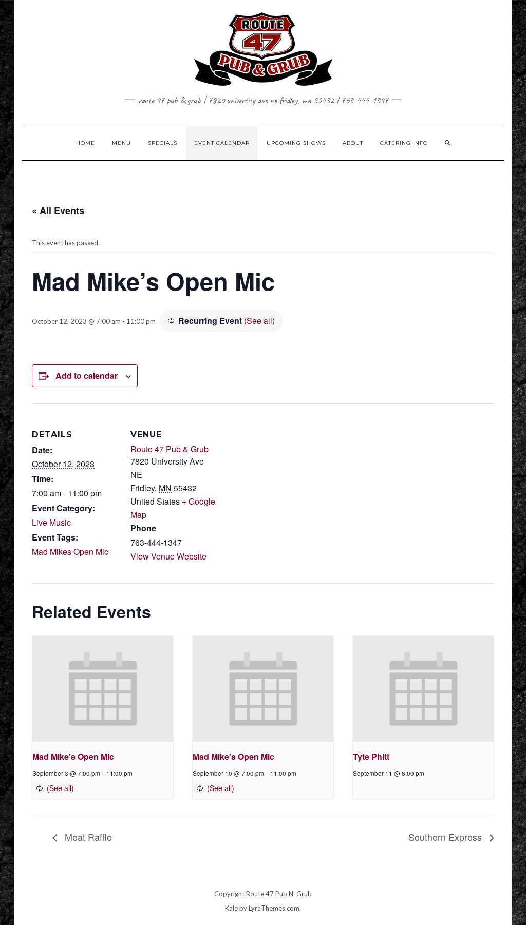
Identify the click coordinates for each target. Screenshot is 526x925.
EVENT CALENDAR (222, 143)
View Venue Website (168, 556)
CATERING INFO (404, 143)
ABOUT (353, 143)
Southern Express (446, 836)
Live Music (51, 522)
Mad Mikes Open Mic (70, 551)
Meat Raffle (87, 836)
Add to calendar (86, 375)
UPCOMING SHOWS (296, 143)
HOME (85, 143)
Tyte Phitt (371, 756)
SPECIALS (162, 143)
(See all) (259, 320)
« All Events (58, 210)
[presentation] (102, 689)
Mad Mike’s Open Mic (73, 756)
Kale (231, 908)
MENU (121, 143)
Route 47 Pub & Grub (169, 449)
